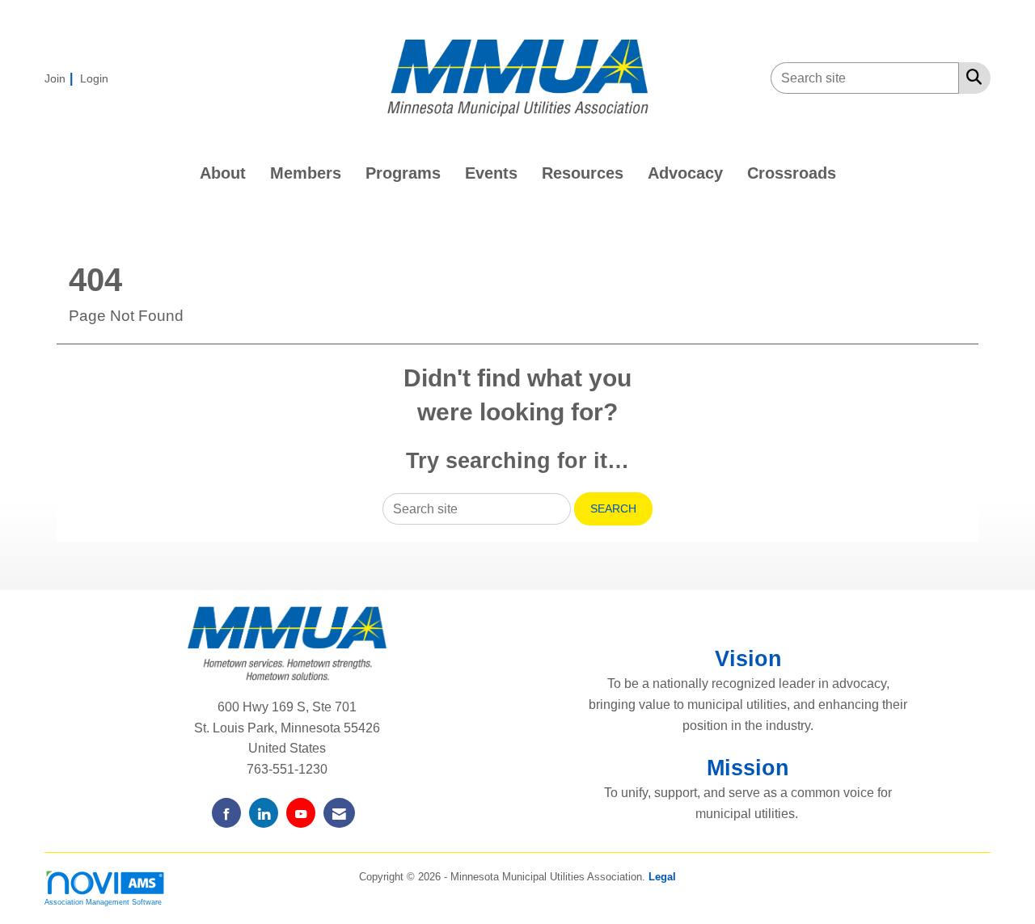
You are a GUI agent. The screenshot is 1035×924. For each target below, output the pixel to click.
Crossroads (791, 173)
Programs (403, 173)
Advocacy (685, 173)
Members (305, 173)
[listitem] (60, 78)
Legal (662, 877)
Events (491, 173)
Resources (582, 173)
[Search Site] (970, 76)
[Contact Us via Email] (339, 813)
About (223, 173)
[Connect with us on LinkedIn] (263, 813)
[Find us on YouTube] (300, 813)
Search (613, 508)
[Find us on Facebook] (226, 813)
